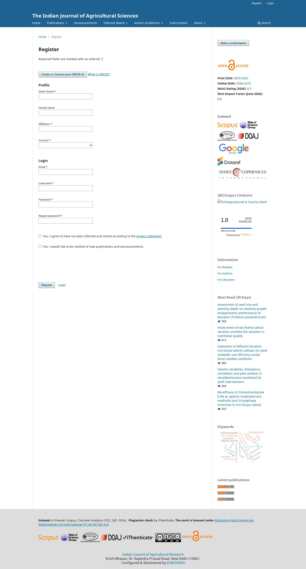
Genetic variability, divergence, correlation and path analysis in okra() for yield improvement (240, 375)
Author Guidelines (147, 23)
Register (257, 3)
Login (270, 3)
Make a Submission (233, 43)
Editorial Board (114, 23)
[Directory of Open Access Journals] (248, 139)
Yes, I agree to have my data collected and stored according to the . (102, 236)
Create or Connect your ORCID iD (62, 74)
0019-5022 (241, 78)
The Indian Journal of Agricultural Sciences (85, 15)
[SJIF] (227, 139)
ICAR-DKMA (176, 562)
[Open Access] (197, 541)
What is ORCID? (99, 74)
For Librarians (226, 279)
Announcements (85, 23)
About (198, 23)
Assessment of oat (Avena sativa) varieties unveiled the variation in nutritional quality (241, 332)
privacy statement (148, 236)
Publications (56, 23)
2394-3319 (243, 83)
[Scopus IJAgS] (229, 128)
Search (265, 23)
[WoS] (249, 128)
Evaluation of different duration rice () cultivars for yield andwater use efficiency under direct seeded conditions (242, 352)
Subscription (178, 23)
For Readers (225, 267)
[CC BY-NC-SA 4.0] (168, 541)
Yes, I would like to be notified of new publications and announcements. (93, 247)
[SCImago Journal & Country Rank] (242, 202)
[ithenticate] (138, 541)
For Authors (225, 273)
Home (36, 23)
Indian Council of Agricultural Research (153, 554)
